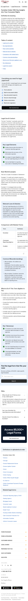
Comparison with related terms (11, 54)
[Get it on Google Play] (17, 588)
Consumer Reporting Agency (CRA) (12, 495)
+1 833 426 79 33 (6, 571)
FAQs (4, 68)
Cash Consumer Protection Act (11, 515)
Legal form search (7, 66)
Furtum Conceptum (8, 472)
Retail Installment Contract (10, 507)
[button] (25, 2)
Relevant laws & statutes (9, 51)
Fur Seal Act (6, 480)
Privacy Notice (21, 597)
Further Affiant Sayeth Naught (11, 477)
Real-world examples (8, 48)
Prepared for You (7, 549)
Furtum (5, 469)
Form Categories (6, 536)
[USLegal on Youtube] (11, 565)
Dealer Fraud (6, 510)
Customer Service (6, 540)
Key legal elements (7, 46)
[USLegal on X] (2, 565)
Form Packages (6, 532)
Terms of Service (14, 597)
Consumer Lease (7, 504)
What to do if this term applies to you (12, 60)
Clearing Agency (7, 498)
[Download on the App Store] (6, 588)
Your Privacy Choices (5, 597)
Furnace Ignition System (9, 466)
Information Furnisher (8, 518)
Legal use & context (8, 43)
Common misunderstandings (10, 57)
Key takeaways (7, 63)
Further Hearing (7, 475)
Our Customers (6, 553)
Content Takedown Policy (6, 599)
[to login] (22, 2)
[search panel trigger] (19, 2)
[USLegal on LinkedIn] (8, 565)
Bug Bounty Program (16, 599)
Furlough (5, 460)
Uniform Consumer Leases (10, 521)
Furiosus (5, 457)
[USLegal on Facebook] (5, 565)
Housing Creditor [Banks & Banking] (12, 512)
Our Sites (4, 557)
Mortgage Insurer (7, 501)
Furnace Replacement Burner (10, 463)
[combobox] (14, 376)
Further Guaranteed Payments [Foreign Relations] (13, 484)
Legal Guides (5, 544)
